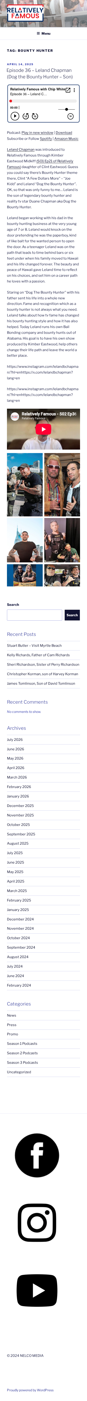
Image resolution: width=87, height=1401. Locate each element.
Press (11, 1025)
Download (64, 133)
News (11, 1015)
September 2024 (21, 947)
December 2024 (20, 919)
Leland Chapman (21, 149)
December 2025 (20, 806)
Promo (12, 1034)
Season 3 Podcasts (22, 1063)
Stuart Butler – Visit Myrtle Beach (34, 646)
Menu (46, 33)
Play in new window (37, 133)
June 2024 (15, 976)
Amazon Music (66, 139)
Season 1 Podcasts (22, 1044)
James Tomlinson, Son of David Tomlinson (41, 683)
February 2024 (19, 985)
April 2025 (15, 881)
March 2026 (17, 777)
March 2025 (17, 891)
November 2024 (20, 928)
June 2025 (15, 862)
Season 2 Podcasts (22, 1053)
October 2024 (18, 938)
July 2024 (15, 966)
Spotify (46, 139)
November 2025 (20, 815)
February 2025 (19, 900)
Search (13, 605)
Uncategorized (19, 1072)
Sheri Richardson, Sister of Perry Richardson (43, 664)
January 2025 (18, 910)
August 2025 (18, 843)
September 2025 (21, 834)
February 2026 (19, 787)
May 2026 (15, 758)
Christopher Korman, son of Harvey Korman (42, 674)
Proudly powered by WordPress (30, 1390)
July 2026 (15, 740)
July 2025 (15, 853)
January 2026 (18, 796)
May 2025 (15, 872)
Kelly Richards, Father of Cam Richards (38, 655)
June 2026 (15, 749)
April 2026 (15, 768)
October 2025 (18, 825)
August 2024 (18, 957)
